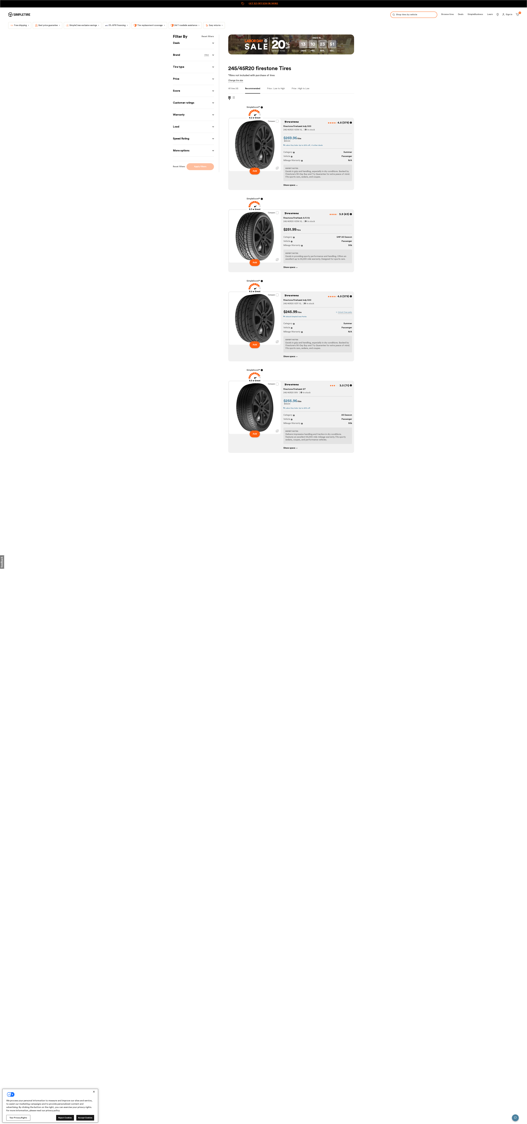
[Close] (94, 1093)
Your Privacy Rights (18, 1116)
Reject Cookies (65, 1116)
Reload (251, 570)
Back (261, 570)
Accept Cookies (85, 1116)
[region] (50, 1106)
